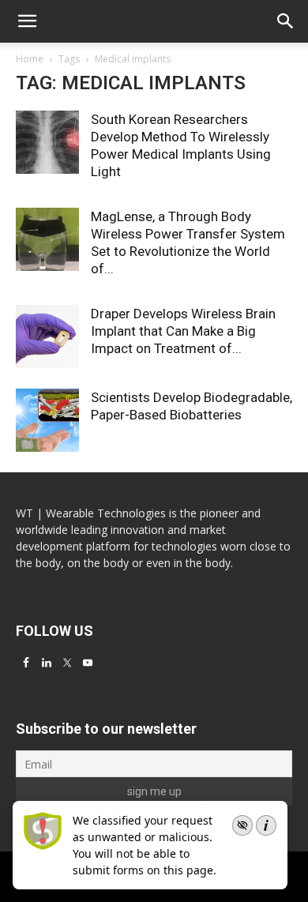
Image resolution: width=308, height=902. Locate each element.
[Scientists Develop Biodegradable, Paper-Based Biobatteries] (47, 420)
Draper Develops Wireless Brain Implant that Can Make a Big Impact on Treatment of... (183, 331)
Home (29, 59)
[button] (286, 21)
